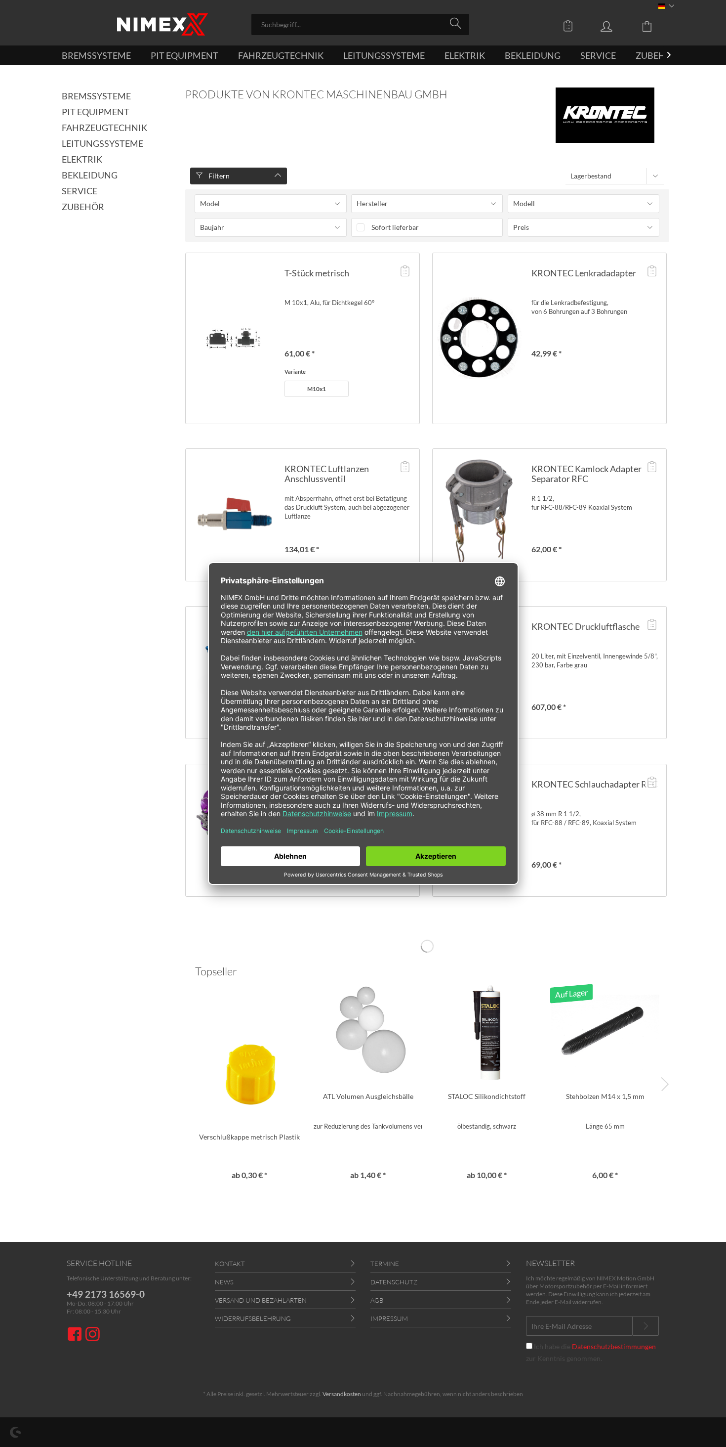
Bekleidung (90, 175)
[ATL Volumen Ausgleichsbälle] (368, 1032)
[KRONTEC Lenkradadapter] (480, 338)
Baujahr (212, 227)
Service (79, 190)
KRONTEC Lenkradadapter (583, 272)
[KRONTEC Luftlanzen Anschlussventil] (233, 515)
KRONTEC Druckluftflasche (585, 626)
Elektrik (82, 159)
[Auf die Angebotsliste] (405, 271)
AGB (376, 1300)
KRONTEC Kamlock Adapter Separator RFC (586, 473)
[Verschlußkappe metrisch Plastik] (249, 1072)
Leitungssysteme (102, 143)
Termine (384, 1264)
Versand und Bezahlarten (261, 1300)
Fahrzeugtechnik (104, 127)
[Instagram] (92, 1335)
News (224, 1282)
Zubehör (83, 206)
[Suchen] (457, 24)
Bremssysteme (96, 95)
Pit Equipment (95, 111)
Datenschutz (393, 1282)
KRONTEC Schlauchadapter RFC (594, 784)
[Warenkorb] (654, 26)
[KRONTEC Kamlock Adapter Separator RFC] (480, 515)
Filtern (218, 176)
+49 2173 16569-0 (106, 1294)
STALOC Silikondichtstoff (486, 1096)
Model (210, 203)
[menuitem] (360, 24)
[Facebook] (76, 1335)
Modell (524, 203)
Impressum (389, 1318)
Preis (521, 227)
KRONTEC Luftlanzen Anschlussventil (326, 473)
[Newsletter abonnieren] (645, 1326)
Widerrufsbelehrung (253, 1318)
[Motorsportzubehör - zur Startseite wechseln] (162, 24)
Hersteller (372, 203)
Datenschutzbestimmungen (614, 1346)
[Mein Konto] (616, 26)
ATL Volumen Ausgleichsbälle (368, 1096)
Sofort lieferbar (395, 227)
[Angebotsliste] (570, 26)
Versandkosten (342, 1394)
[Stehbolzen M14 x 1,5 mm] (605, 1032)
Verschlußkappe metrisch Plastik (249, 1137)
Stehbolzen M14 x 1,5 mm (605, 1096)
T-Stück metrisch (316, 272)
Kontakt (230, 1264)
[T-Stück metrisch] (233, 338)
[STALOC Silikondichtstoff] (486, 1032)
